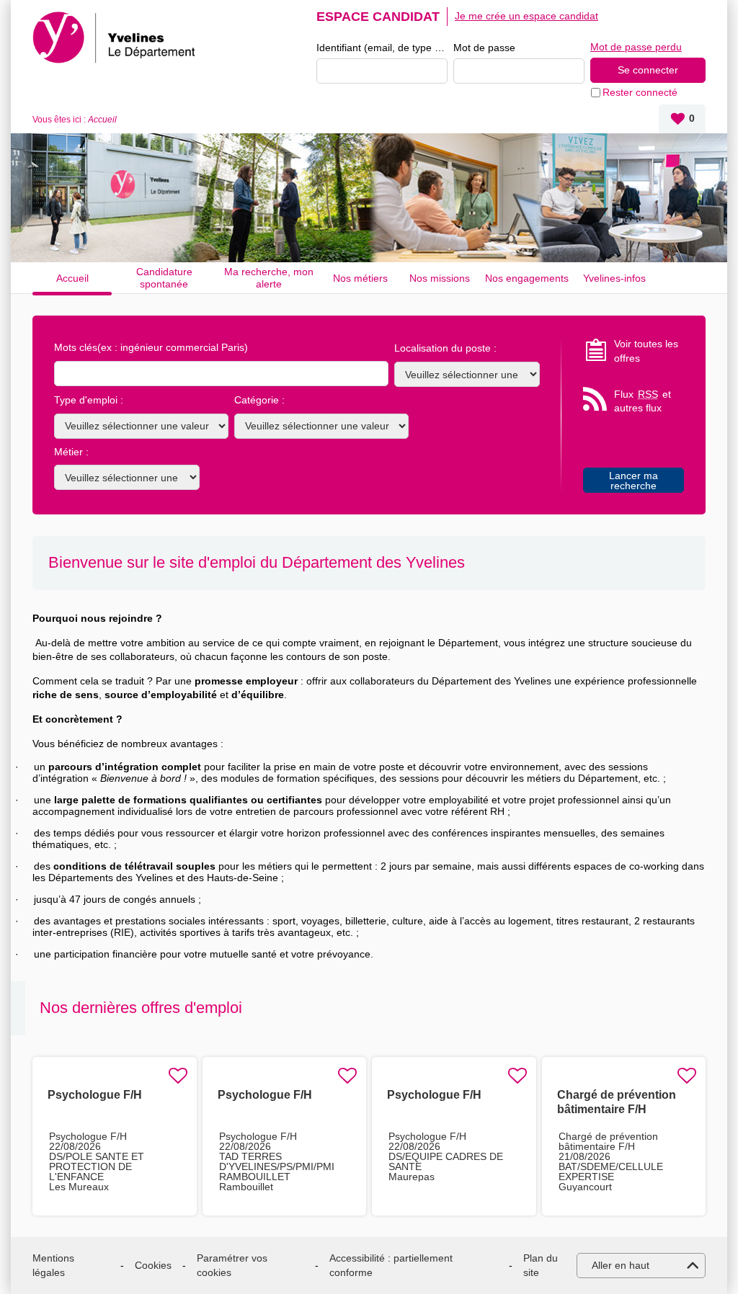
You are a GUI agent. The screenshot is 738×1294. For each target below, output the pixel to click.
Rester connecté (640, 92)
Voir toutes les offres (646, 351)
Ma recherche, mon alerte (269, 278)
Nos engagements (527, 278)
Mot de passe (484, 47)
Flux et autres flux (642, 401)
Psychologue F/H (95, 1095)
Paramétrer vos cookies (232, 1265)
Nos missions (439, 278)
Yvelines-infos (614, 278)
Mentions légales (53, 1265)
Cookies (153, 1265)
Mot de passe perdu (636, 47)
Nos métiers (360, 278)
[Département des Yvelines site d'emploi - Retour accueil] (116, 37)
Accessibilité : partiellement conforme (391, 1265)
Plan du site (540, 1265)
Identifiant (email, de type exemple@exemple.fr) (382, 47)
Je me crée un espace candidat (526, 16)
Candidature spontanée (164, 278)
